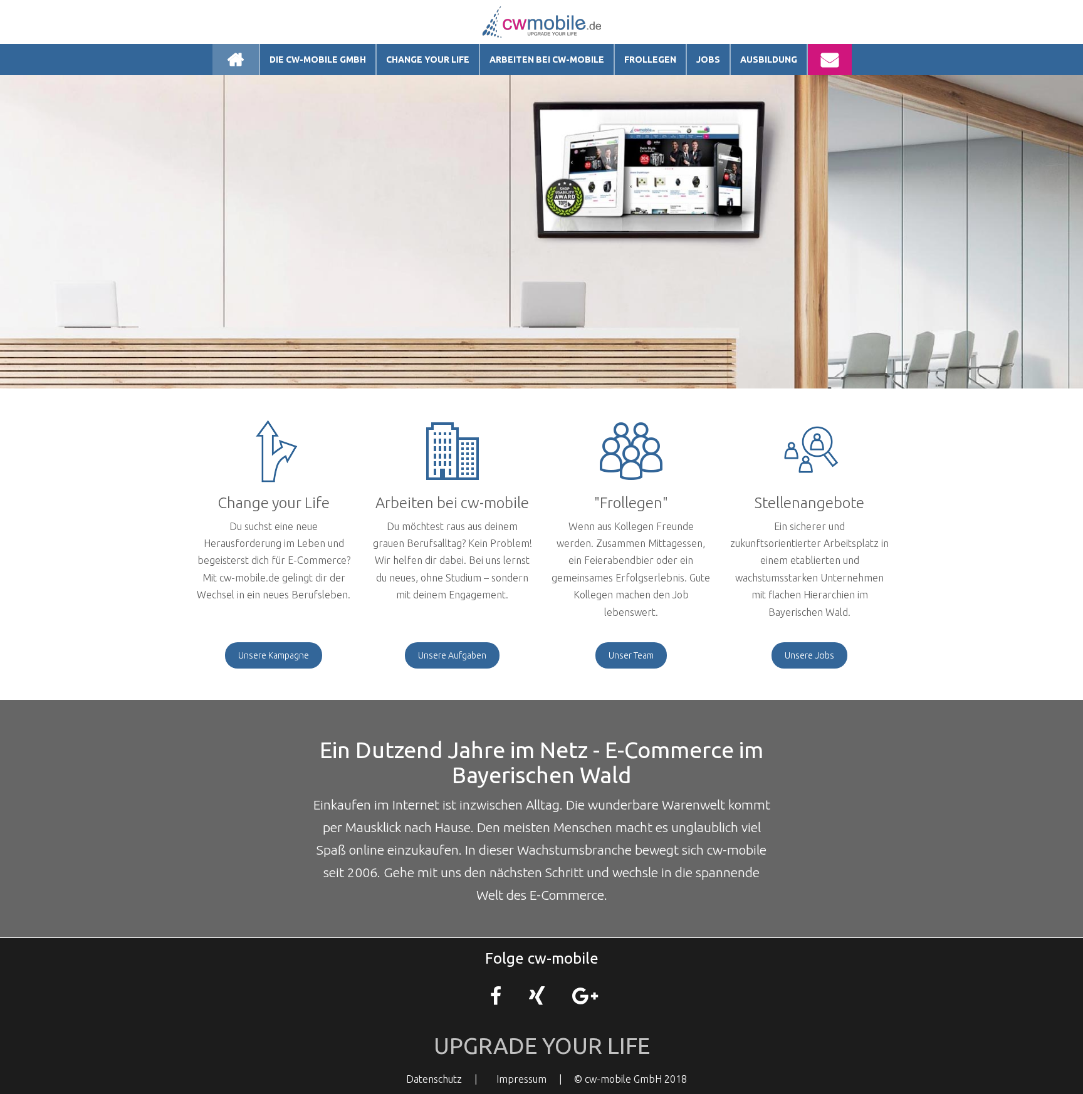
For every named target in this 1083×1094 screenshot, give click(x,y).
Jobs (708, 60)
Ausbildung (768, 60)
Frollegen (650, 60)
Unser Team (631, 655)
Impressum (521, 1079)
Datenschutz (434, 1079)
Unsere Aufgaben (452, 655)
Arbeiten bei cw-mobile (546, 60)
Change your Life (427, 60)
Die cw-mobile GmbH (317, 60)
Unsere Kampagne (273, 655)
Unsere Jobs (809, 655)
